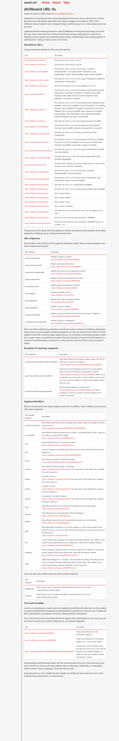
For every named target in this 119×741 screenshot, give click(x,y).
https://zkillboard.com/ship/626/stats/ (55, 535)
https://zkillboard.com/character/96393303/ (66, 267)
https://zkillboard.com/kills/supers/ (36, 189)
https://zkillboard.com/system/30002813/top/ (58, 545)
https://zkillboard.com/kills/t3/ (35, 121)
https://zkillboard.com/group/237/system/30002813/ (77, 374)
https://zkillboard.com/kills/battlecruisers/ (39, 151)
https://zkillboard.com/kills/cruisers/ (37, 142)
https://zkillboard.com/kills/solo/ (35, 165)
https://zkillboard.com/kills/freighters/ (37, 179)
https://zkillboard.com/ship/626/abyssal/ (56, 516)
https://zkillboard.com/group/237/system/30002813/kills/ (61, 455)
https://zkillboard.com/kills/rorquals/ (37, 185)
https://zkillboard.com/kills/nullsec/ (36, 202)
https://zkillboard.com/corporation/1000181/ (66, 274)
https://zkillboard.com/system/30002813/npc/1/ (58, 438)
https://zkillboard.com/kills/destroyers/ (38, 134)
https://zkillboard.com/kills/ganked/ (36, 212)
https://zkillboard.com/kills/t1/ (35, 94)
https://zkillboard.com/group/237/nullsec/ (56, 489)
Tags (66, 2)
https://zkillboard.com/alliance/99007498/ (65, 281)
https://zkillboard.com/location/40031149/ (65, 316)
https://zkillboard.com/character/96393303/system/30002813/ (80, 365)
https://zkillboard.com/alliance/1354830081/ (39, 633)
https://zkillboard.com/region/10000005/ (65, 309)
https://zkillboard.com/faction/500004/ (64, 288)
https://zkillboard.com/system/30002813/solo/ (58, 445)
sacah (70, 14)
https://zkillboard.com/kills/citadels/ (37, 80)
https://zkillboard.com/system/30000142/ (65, 260)
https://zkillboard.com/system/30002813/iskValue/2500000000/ (64, 428)
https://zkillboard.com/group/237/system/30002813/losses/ (62, 462)
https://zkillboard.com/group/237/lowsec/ (56, 479)
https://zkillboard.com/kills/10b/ (35, 64)
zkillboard (63, 14)
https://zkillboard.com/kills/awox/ (36, 86)
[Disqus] (65, 711)
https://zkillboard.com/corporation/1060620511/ (40, 640)
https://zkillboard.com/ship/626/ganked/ (56, 523)
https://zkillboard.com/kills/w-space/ (37, 206)
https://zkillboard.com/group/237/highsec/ (57, 499)
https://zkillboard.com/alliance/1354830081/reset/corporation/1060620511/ (49, 651)
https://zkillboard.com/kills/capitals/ (37, 172)
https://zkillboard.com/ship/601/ (62, 295)
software (54, 14)
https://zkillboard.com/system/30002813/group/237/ (77, 390)
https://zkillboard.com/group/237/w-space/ (57, 469)
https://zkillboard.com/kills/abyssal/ (37, 217)
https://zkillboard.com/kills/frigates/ (37, 127)
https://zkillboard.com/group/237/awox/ (56, 509)
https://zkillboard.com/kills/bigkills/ (36, 72)
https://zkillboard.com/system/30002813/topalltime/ (60, 555)
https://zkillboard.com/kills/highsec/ (37, 198)
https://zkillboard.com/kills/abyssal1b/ (37, 223)
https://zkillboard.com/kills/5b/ (35, 60)
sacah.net (30, 2)
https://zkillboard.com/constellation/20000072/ (67, 323)
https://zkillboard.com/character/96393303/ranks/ (59, 568)
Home (46, 2)
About (56, 2)
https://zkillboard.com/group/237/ (63, 302)
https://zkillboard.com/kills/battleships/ (38, 158)
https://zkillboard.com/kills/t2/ (35, 110)
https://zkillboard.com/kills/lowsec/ (36, 193)
